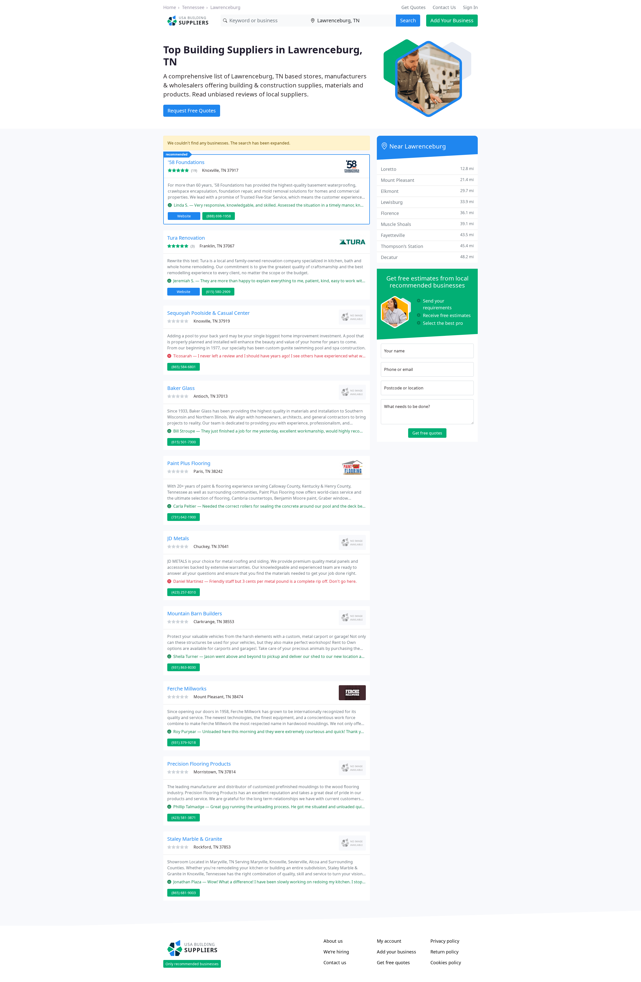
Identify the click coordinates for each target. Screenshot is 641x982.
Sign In (470, 7)
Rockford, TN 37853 (212, 847)
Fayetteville (427, 235)
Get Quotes (413, 7)
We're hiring (336, 952)
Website (184, 216)
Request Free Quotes (192, 110)
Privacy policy (444, 941)
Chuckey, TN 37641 (211, 546)
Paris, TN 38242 (208, 471)
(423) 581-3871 (184, 817)
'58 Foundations (186, 162)
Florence (427, 213)
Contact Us (444, 7)
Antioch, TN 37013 (211, 396)
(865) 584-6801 (184, 366)
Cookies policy (445, 962)
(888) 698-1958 (219, 216)
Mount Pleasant (427, 180)
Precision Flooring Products (199, 763)
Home (169, 7)
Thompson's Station (427, 246)
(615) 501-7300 (184, 442)
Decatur (427, 257)
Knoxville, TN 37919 (212, 321)
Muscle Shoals (427, 224)
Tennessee (193, 7)
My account (389, 941)
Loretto (427, 169)
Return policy (444, 952)
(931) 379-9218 (184, 742)
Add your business (396, 952)
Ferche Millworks (187, 688)
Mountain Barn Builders (194, 613)
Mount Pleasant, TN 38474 (218, 696)
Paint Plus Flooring (188, 463)
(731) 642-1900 (184, 517)
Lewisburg (427, 202)
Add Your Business (451, 20)
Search (408, 20)
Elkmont (427, 191)
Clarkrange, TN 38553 (214, 621)
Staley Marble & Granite (194, 838)
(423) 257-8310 (184, 592)
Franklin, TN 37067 (217, 246)
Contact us (335, 962)
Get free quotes (427, 433)
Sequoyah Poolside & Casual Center (208, 313)
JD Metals (178, 538)
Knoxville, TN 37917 (220, 170)
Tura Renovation (186, 237)
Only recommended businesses (192, 963)
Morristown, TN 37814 (215, 772)
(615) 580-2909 (218, 291)
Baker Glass (181, 388)
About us (333, 941)
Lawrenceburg (225, 7)
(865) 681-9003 (184, 892)
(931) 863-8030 (184, 667)
